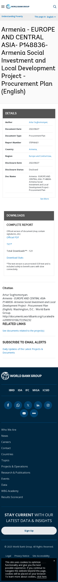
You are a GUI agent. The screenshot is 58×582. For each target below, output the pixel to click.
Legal (8, 555)
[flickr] (34, 413)
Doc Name (10, 176)
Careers (6, 442)
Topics (5, 460)
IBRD (12, 390)
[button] (55, 7)
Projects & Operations (14, 466)
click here (42, 576)
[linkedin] (38, 405)
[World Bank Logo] (17, 6)
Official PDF (13, 237)
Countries (7, 454)
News (4, 436)
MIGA (36, 390)
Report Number (13, 142)
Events (5, 478)
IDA (20, 390)
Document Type (13, 135)
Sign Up (29, 530)
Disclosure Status (14, 169)
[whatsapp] (18, 405)
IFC (27, 390)
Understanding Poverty (12, 16)
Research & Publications (15, 472)
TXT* (9, 244)
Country (9, 149)
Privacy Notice (21, 555)
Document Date (13, 129)
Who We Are (8, 429)
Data (4, 485)
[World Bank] (29, 376)
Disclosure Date (13, 162)
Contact (6, 448)
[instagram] (48, 405)
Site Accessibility (41, 555)
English (50, 16)
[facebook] (8, 405)
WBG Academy (10, 491)
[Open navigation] (3, 6)
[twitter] (28, 405)
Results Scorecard (12, 497)
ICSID (46, 390)
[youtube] (24, 413)
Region (8, 156)
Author (8, 122)
